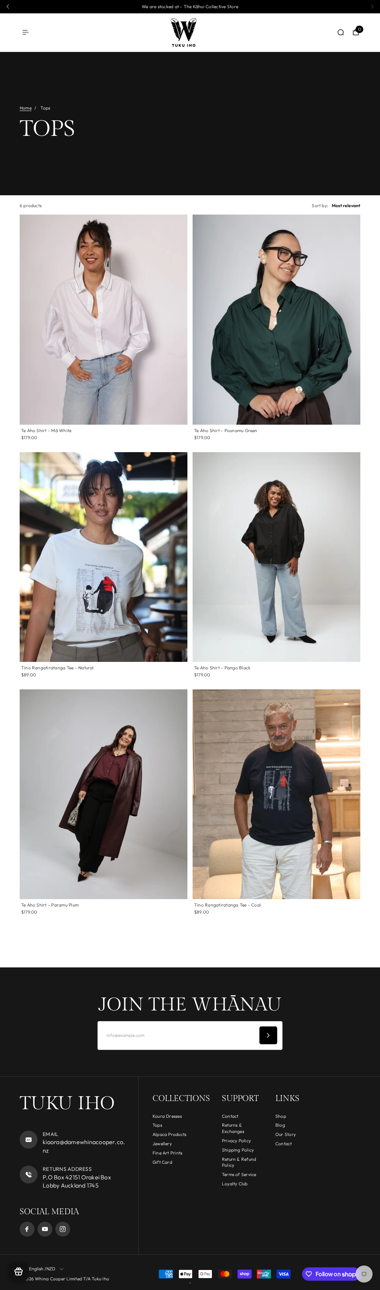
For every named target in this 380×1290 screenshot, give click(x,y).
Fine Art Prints (168, 1153)
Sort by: (320, 205)
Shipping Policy (238, 1150)
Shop (280, 1116)
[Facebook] (27, 1229)
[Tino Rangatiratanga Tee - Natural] (103, 557)
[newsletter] (268, 1035)
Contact (230, 1116)
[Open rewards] (18, 1271)
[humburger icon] (26, 32)
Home (26, 108)
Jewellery (162, 1143)
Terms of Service (239, 1174)
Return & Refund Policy (239, 1162)
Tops (157, 1125)
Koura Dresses (167, 1116)
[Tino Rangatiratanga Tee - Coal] (276, 794)
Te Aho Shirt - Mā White (46, 430)
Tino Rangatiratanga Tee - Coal (227, 905)
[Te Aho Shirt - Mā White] (103, 319)
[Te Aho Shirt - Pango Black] (276, 557)
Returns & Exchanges (233, 1128)
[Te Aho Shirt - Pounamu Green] (276, 319)
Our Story (285, 1134)
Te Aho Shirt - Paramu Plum (50, 905)
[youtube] (44, 1229)
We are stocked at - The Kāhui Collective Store (190, 6)
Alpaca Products (170, 1134)
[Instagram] (62, 1229)
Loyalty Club (235, 1183)
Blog (280, 1125)
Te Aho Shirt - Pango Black (222, 667)
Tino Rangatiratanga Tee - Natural (57, 667)
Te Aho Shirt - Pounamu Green (226, 430)
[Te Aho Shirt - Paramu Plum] (103, 794)
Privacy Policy (236, 1140)
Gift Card (162, 1162)
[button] (8, 7)
